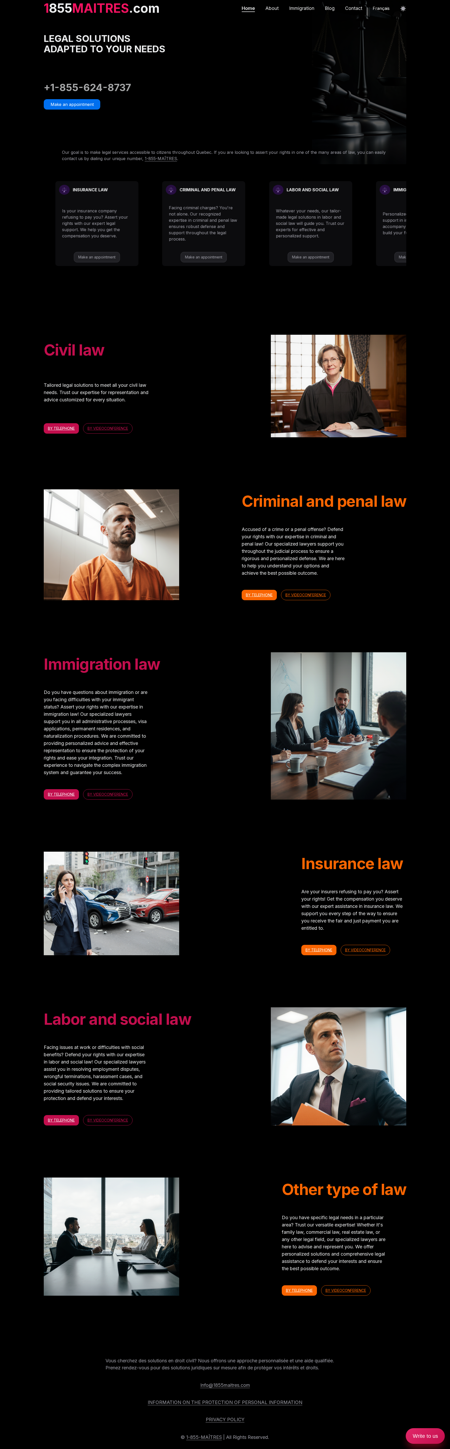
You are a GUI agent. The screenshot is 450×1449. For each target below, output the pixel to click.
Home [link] (248, 8)
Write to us (425, 1436)
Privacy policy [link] (225, 1419)
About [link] (272, 8)
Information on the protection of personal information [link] (225, 1402)
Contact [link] (353, 8)
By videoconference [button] (108, 428)
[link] (102, 8)
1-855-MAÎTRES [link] (161, 158)
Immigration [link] (301, 8)
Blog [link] (330, 8)
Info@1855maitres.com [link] (225, 1385)
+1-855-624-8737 (87, 87)
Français (381, 8)
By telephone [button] (61, 428)
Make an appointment (72, 104)
